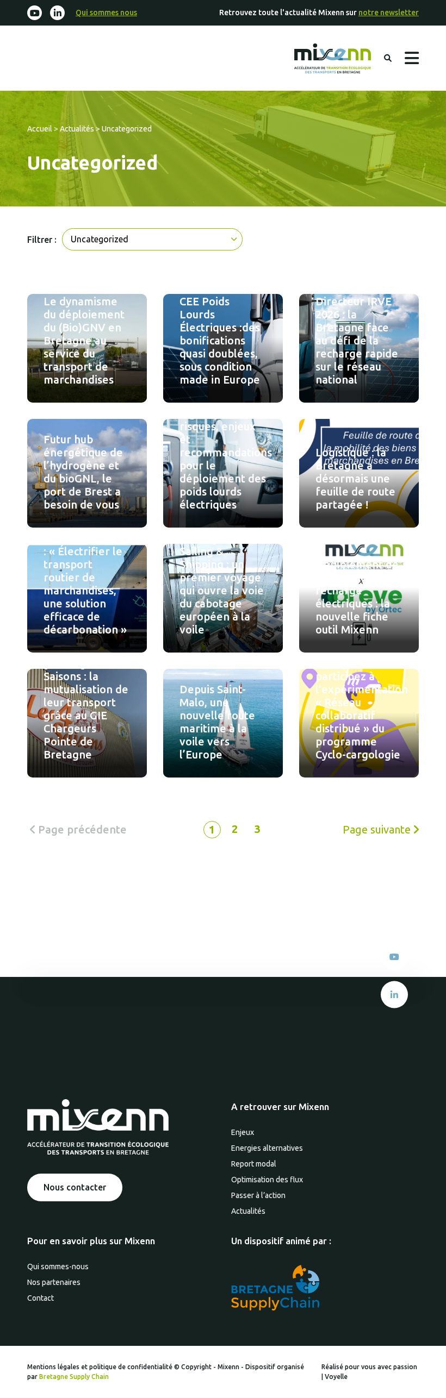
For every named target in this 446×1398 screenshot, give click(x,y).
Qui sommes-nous (58, 1266)
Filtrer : (42, 240)
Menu (412, 58)
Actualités (77, 128)
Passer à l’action (258, 1195)
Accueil (39, 128)
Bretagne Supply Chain (74, 1376)
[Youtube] (34, 12)
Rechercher (388, 58)
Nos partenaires (53, 1282)
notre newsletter (388, 12)
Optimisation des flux (267, 1179)
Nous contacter (75, 1187)
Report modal (253, 1163)
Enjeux (242, 1132)
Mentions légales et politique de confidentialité (100, 1366)
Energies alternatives (267, 1148)
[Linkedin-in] (57, 12)
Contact (40, 1298)
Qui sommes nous (106, 12)
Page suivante (378, 829)
